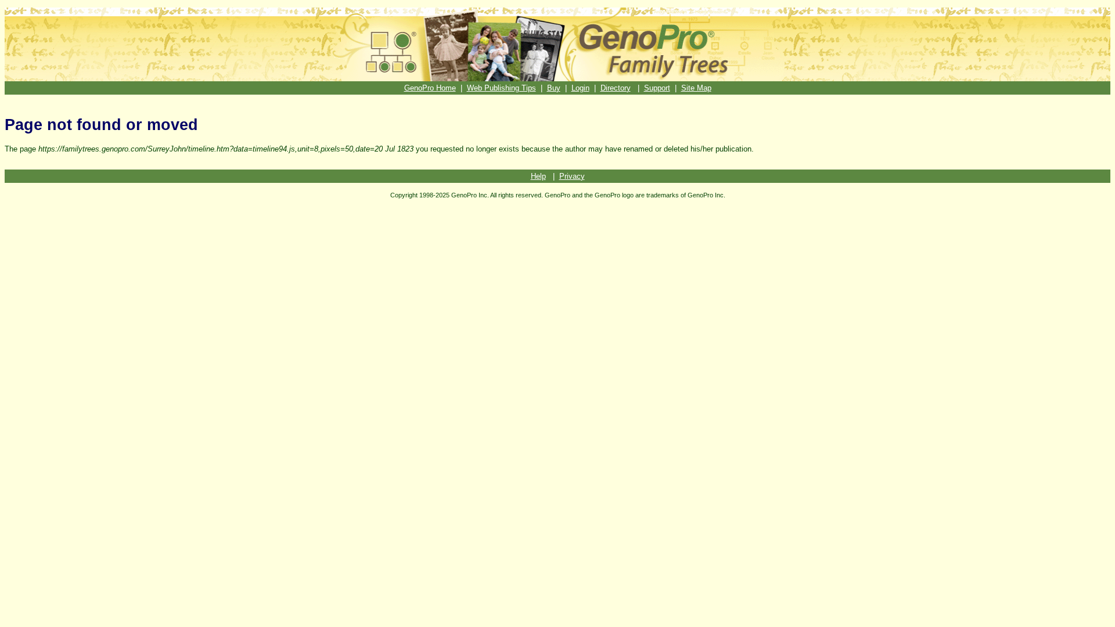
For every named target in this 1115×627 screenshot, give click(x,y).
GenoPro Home (430, 88)
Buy (553, 88)
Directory (615, 88)
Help (538, 176)
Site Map (696, 88)
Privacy (572, 176)
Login (580, 88)
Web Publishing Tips (501, 88)
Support (657, 88)
